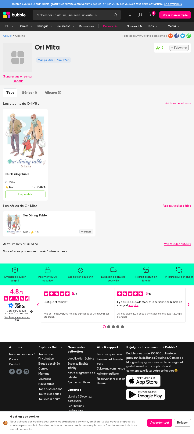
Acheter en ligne (108, 373)
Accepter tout (159, 422)
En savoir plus (173, 4)
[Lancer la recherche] (115, 15)
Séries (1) (29, 92)
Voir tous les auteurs (177, 244)
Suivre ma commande (111, 368)
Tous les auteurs (49, 399)
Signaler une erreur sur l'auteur (17, 79)
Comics (23, 26)
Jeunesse (63, 26)
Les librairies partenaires (76, 408)
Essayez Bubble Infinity (78, 366)
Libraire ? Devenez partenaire (80, 399)
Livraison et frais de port (110, 361)
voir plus (133, 305)
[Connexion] (140, 15)
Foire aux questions (109, 354)
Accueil (7, 35)
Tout (10, 92)
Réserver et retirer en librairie (111, 381)
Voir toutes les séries (177, 206)
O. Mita (10, 182)
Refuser (182, 422)
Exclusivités (110, 26)
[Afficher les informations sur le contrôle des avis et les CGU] (31, 311)
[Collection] (129, 15)
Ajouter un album (79, 382)
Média (172, 26)
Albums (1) (53, 92)
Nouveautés (134, 26)
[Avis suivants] (188, 305)
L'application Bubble (81, 358)
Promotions (86, 26)
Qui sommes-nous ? (22, 354)
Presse (13, 359)
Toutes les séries (49, 394)
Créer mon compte (175, 15)
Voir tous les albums (178, 103)
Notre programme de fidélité (81, 375)
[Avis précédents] (37, 305)
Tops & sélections (50, 389)
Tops (150, 26)
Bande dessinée (49, 363)
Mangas (43, 26)
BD (7, 26)
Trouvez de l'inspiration (46, 356)
